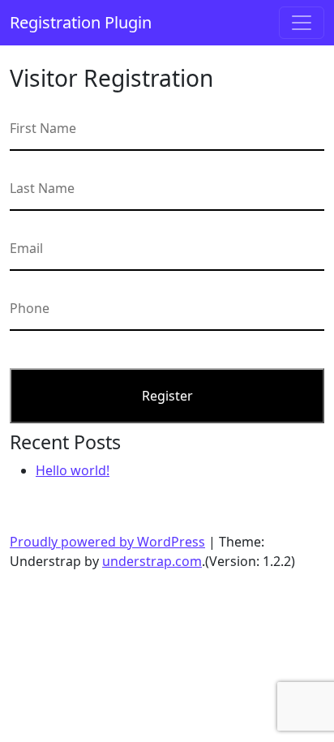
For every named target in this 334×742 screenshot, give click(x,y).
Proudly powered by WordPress (107, 542)
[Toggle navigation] (301, 22)
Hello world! (72, 470)
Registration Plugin (81, 22)
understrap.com (152, 561)
